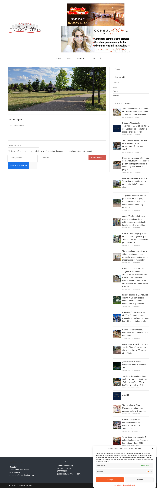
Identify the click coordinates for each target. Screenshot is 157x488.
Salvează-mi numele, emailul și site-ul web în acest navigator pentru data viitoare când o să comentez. (52, 151)
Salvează (139, 480)
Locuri (115, 87)
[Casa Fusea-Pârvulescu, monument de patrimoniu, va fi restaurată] (117, 334)
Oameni (116, 91)
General (116, 83)
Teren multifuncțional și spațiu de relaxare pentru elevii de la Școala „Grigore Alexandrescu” (135, 111)
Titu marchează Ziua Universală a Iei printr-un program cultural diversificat (134, 408)
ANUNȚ (125, 395)
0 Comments (137, 117)
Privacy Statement (129, 485)
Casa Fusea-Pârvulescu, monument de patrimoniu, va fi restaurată (135, 333)
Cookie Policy (118, 485)
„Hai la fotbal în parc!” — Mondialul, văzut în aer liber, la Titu (135, 365)
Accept (110, 480)
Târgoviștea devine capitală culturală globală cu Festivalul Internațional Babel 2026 (135, 440)
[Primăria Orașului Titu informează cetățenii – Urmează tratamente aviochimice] (117, 425)
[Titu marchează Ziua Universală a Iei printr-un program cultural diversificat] (117, 409)
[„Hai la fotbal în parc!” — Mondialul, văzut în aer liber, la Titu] (117, 366)
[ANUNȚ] (117, 396)
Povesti (116, 96)
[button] (152, 448)
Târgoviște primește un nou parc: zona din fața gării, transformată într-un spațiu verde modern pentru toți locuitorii (134, 202)
